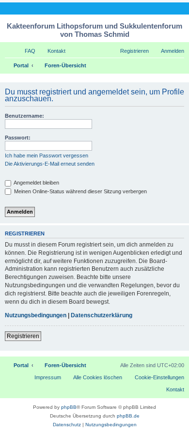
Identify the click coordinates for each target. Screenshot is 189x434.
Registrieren (23, 336)
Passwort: (18, 137)
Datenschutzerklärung (101, 315)
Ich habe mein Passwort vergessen (46, 155)
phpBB (69, 407)
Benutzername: (24, 116)
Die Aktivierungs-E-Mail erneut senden (49, 164)
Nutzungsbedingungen (35, 315)
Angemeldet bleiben (36, 183)
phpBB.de (128, 415)
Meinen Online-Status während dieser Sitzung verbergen (80, 191)
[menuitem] (25, 51)
